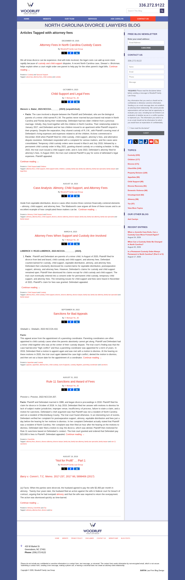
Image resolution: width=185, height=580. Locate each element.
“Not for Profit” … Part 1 (70, 460)
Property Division (137, 173)
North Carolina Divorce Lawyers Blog (30, 8)
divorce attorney (63, 217)
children (62, 169)
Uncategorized (136, 195)
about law (29, 77)
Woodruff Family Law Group (44, 570)
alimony (28, 217)
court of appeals (64, 365)
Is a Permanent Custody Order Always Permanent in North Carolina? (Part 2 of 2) (146, 252)
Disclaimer (89, 538)
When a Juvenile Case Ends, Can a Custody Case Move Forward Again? (143, 233)
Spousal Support (42, 75)
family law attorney (85, 169)
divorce (54, 217)
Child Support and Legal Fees (70, 93)
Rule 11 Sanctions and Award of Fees (70, 381)
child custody (47, 77)
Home (26, 19)
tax (51, 510)
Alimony (30, 214)
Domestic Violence (137, 190)
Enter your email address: (139, 39)
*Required (132, 91)
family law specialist (99, 169)
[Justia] (146, 141)
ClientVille (30, 439)
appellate (35, 365)
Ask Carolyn (117, 19)
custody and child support (50, 63)
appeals (29, 365)
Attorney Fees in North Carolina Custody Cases (70, 45)
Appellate (30, 362)
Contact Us (143, 19)
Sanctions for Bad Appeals (70, 313)
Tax (45, 508)
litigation (79, 365)
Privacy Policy (76, 538)
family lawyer (110, 169)
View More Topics (135, 208)
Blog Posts (125, 538)
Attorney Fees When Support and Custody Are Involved (70, 235)
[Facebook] (130, 141)
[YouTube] (151, 141)
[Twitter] (135, 141)
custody (58, 77)
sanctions (104, 365)
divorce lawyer (74, 217)
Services (92, 19)
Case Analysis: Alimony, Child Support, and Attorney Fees (70, 188)
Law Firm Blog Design (152, 570)
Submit (146, 133)
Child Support (32, 166)
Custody (30, 75)
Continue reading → (29, 161)
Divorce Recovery (137, 186)
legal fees (23, 171)
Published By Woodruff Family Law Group (151, 5)
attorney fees (37, 77)
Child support (40, 169)
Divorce (49, 214)
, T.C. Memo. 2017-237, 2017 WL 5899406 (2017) (57, 476)
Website (47, 19)
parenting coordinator (90, 365)
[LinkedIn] (140, 141)
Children (43, 166)
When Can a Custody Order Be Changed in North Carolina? (145, 243)
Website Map (113, 538)
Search (162, 11)
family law (74, 169)
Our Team (69, 19)
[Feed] (156, 141)
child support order (52, 169)
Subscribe (146, 48)
